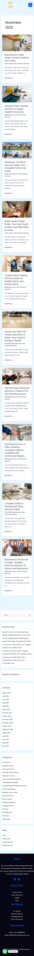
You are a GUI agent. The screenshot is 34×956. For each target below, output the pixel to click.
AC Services (6, 762)
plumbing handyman (8, 802)
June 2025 (5, 739)
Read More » (9, 78)
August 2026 (6, 693)
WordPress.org (7, 845)
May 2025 (5, 743)
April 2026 (5, 706)
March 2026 (6, 709)
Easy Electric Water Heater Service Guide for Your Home (17, 57)
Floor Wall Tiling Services (13, 343)
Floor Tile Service (17, 919)
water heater (9, 63)
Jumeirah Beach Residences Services (14, 786)
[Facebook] (15, 879)
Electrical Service (17, 914)
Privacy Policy (17, 892)
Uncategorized (7, 812)
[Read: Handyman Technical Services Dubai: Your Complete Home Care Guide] (17, 150)
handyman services (11, 174)
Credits (17, 898)
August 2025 (6, 733)
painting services (10, 115)
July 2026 (5, 696)
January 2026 (6, 716)
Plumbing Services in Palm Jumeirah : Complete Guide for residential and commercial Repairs (15, 450)
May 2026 (5, 703)
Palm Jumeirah (7, 799)
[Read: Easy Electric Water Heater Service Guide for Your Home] (17, 43)
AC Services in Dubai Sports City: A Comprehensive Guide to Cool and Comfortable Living (14, 660)
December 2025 (7, 719)
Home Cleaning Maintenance (11, 779)
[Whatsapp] (5, 951)
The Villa (5, 809)
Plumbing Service (10, 397)
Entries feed (6, 839)
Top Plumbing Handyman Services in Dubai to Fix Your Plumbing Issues (17, 391)
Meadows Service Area (9, 792)
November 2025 (7, 723)
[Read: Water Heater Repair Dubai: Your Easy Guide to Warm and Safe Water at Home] (17, 209)
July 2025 (5, 736)
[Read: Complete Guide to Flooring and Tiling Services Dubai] (17, 491)
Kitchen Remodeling (8, 789)
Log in (4, 835)
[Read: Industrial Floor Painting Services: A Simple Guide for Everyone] (17, 94)
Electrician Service (11, 571)
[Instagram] (19, 879)
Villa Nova (5, 816)
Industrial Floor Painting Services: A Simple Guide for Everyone (16, 109)
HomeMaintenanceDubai (10, 782)
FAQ (17, 900)
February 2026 (7, 713)
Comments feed (7, 842)
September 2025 (7, 729)
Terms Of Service (17, 895)
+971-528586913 (19, 932)
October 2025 (6, 726)
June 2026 (5, 699)
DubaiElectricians (8, 766)
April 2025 (5, 746)
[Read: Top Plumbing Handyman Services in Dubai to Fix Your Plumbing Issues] (17, 376)
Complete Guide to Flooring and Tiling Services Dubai (14, 506)
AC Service (17, 911)
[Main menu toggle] (30, 5)
